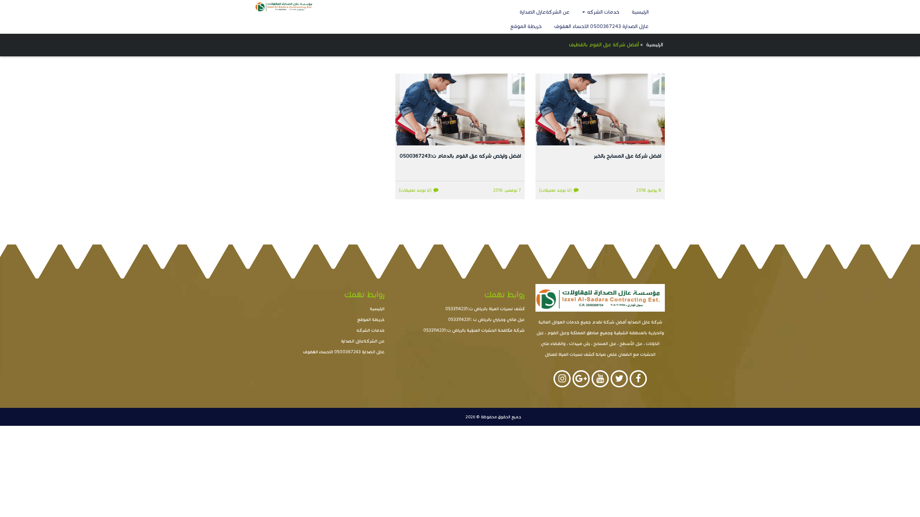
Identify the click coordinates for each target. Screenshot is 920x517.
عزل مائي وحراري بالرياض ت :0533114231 (486, 319)
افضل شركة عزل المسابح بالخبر (627, 156)
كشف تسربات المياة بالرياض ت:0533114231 (485, 308)
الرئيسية (640, 12)
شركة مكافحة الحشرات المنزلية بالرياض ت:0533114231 (474, 330)
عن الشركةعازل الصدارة (545, 12)
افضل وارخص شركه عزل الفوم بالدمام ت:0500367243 (460, 156)
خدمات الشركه (602, 12)
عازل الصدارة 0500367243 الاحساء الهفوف (601, 26)
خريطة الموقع (526, 26)
